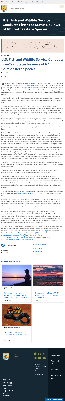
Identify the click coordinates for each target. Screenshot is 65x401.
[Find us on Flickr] (40, 358)
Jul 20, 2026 (7, 340)
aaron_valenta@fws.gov (9, 214)
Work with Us (56, 376)
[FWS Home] (4, 8)
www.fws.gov (44, 231)
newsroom (48, 49)
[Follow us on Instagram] (40, 353)
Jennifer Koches (6, 79)
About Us (55, 355)
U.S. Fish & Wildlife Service (16, 8)
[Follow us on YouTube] (45, 358)
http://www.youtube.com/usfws (13, 237)
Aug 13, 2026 (7, 300)
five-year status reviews (25, 85)
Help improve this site (54, 399)
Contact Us (55, 362)
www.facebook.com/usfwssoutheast (23, 233)
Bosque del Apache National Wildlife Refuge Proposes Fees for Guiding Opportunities (47, 295)
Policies (55, 369)
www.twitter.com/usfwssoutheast (13, 235)
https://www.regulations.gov (27, 193)
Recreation (9, 288)
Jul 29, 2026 (38, 300)
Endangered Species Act (39, 244)
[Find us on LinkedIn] (36, 358)
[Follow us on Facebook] (36, 353)
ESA (43, 106)
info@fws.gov (38, 374)
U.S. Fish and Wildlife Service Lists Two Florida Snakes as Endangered (16, 334)
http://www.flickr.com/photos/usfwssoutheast (17, 239)
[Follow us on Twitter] (44, 353)
